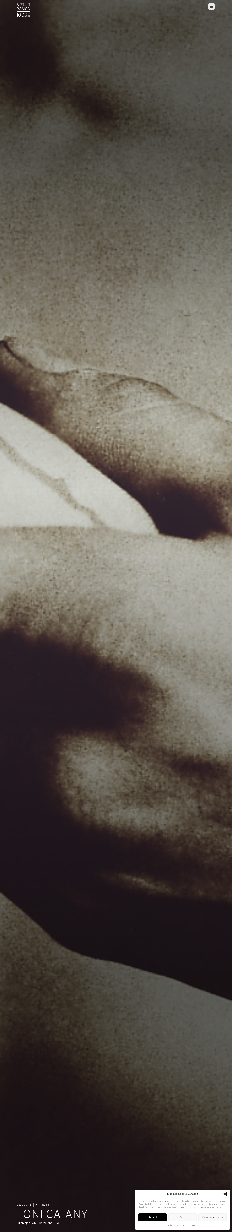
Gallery (24, 1205)
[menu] (211, 6)
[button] (225, 1194)
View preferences (212, 1217)
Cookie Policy (172, 1225)
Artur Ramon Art (23, 10)
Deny (182, 1217)
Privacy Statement (188, 1225)
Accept (152, 1217)
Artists (42, 1205)
